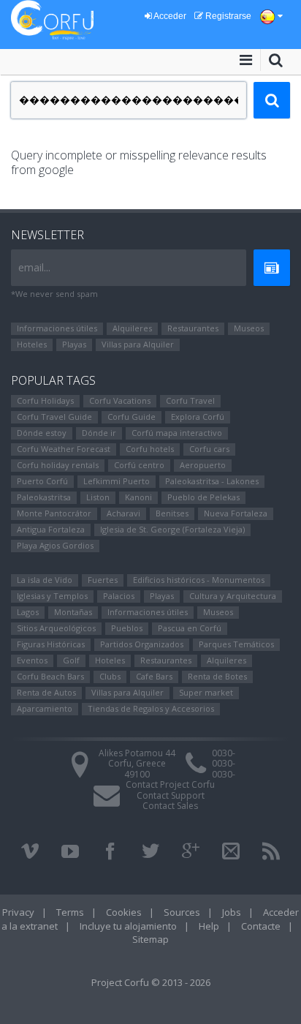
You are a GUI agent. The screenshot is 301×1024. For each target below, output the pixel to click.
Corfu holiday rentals (58, 464)
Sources (182, 912)
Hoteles (32, 344)
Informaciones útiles (57, 328)
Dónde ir (99, 432)
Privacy (18, 912)
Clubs (110, 676)
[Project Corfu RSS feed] (271, 851)
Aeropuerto (203, 464)
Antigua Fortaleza (51, 529)
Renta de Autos (46, 692)
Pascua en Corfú (189, 627)
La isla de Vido (44, 579)
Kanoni (138, 497)
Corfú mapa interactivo (177, 432)
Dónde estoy (41, 432)
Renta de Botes (217, 676)
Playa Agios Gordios (55, 545)
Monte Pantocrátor (54, 513)
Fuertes (103, 579)
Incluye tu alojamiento (128, 926)
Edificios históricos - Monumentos (198, 579)
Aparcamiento (44, 708)
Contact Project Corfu (170, 784)
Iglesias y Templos (52, 595)
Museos (249, 328)
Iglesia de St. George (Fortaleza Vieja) (172, 529)
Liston (98, 497)
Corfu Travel (190, 400)
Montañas (73, 611)
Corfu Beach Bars (50, 676)
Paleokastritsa (44, 497)
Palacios (118, 595)
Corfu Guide (131, 416)
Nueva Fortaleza (235, 513)
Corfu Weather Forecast (63, 448)
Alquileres (132, 328)
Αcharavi (123, 513)
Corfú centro (139, 464)
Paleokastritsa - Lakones (212, 480)
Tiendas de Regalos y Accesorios (151, 708)
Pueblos (126, 627)
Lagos (28, 611)
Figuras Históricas (51, 644)
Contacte (261, 926)
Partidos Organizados (141, 644)
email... (34, 267)
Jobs (231, 912)
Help (209, 926)
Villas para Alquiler (138, 344)
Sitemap (150, 939)
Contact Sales (170, 805)
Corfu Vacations (119, 400)
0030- (223, 753)
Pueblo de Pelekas (203, 497)
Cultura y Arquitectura (232, 595)
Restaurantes (192, 328)
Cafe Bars (154, 676)
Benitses (172, 513)
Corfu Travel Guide (54, 416)
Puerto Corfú (42, 480)
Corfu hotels (150, 448)
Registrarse (227, 16)
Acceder (169, 16)
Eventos (32, 660)
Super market (206, 692)
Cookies (124, 912)
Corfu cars (209, 448)
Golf (71, 660)
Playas (74, 344)
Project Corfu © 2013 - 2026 (150, 982)
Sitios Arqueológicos (56, 627)
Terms (70, 912)
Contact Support (171, 795)
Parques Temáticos (236, 644)
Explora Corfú (197, 416)
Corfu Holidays (45, 400)
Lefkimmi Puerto (116, 480)
